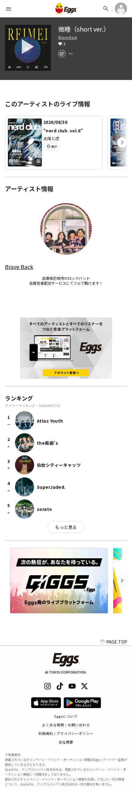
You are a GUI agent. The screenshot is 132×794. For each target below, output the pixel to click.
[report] (70, 53)
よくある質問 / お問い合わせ (66, 724)
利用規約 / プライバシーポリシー (66, 733)
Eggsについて (66, 716)
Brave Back (67, 37)
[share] (62, 53)
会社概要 (66, 741)
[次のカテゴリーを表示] (122, 142)
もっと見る (66, 527)
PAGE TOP (116, 642)
